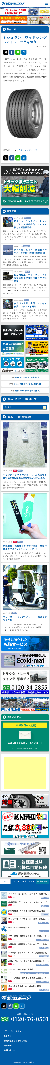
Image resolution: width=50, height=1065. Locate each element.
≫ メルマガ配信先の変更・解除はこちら (25, 748)
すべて (5, 881)
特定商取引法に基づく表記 (15, 1041)
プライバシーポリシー (13, 1031)
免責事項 (8, 1036)
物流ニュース (29, 881)
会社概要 (8, 1045)
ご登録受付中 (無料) (25, 725)
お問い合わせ (10, 1050)
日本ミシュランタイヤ (28, 150)
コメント (16, 881)
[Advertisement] (24, 773)
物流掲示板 (42, 881)
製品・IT (12, 29)
